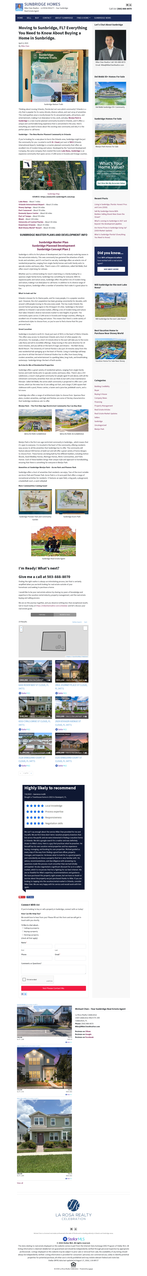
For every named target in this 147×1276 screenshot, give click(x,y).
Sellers (97, 417)
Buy (37, 17)
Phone (23, 954)
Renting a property (31, 935)
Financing (98, 402)
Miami (21, 219)
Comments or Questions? (31, 963)
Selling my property (31, 928)
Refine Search (77, 622)
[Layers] (85, 628)
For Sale (42, 615)
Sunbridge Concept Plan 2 (53, 249)
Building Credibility (102, 386)
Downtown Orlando (27, 225)
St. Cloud (56, 142)
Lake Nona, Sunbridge (70, 151)
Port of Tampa (25, 216)
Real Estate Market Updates (105, 413)
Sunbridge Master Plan (53, 242)
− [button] (21, 630)
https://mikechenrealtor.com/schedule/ (52, 605)
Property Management (103, 405)
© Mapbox (68, 656)
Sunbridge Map (54, 194)
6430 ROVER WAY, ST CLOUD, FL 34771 (27, 1005)
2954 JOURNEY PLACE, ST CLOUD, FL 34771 (28, 1046)
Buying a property (31, 931)
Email (57, 954)
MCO (72, 142)
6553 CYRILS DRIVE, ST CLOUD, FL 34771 (27, 1098)
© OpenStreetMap (76, 656)
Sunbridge (98, 421)
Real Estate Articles (102, 409)
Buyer (96, 390)
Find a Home (83, 17)
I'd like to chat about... (30, 925)
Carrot (90, 1269)
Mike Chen (25, 46)
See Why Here (111, 269)
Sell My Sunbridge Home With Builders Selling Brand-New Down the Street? (109, 214)
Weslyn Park (99, 429)
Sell (29, 17)
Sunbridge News (102, 17)
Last (56, 950)
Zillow (88, 1031)
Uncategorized (100, 425)
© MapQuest (84, 656)
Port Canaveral (25, 210)
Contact (47, 17)
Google (88, 1034)
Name (24, 942)
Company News (100, 398)
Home (20, 17)
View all (20, 1183)
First (22, 950)
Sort (85, 622)
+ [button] (21, 627)
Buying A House (100, 394)
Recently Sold (65, 615)
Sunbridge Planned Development (53, 246)
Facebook (89, 1037)
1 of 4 (26, 773)
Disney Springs (25, 207)
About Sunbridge (64, 17)
